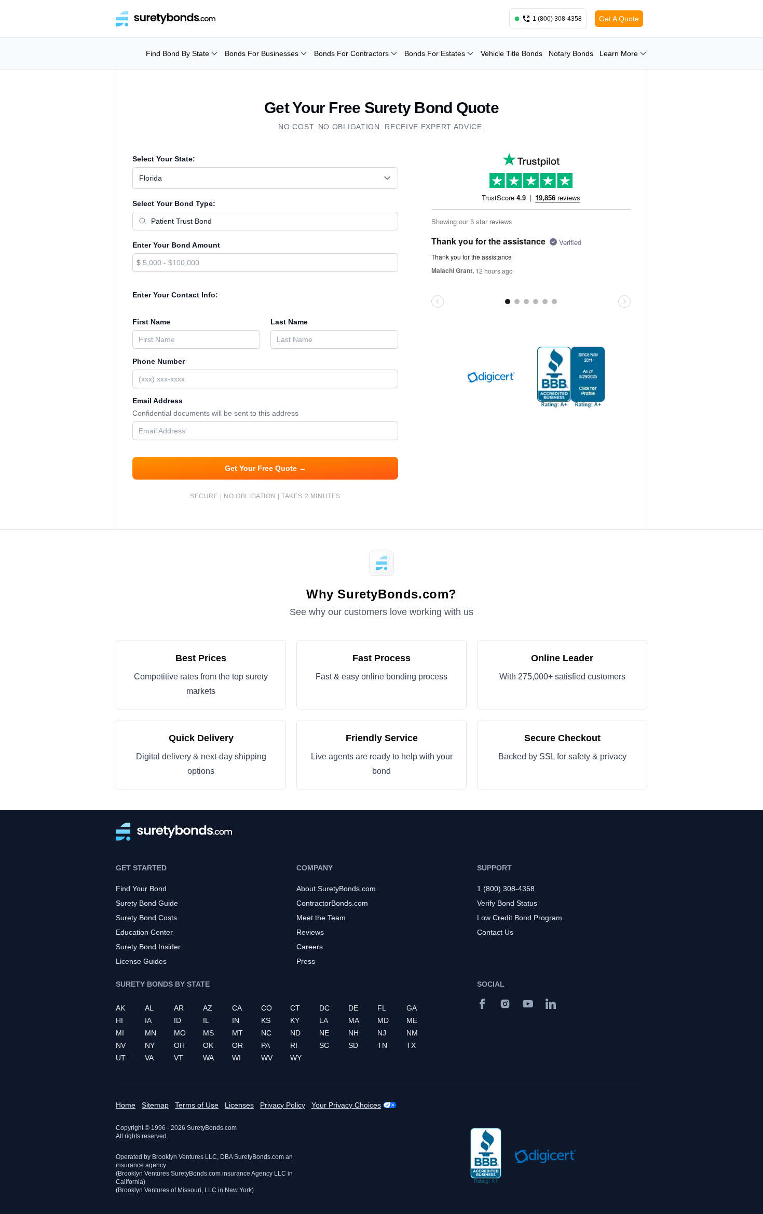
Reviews (310, 932)
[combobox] (265, 178)
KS (265, 1020)
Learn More (619, 53)
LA (323, 1020)
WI (236, 1058)
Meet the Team (321, 917)
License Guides (141, 961)
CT (295, 1008)
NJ (381, 1033)
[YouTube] (528, 1004)
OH (179, 1045)
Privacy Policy (282, 1105)
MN (150, 1033)
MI (120, 1033)
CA (237, 1008)
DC (324, 1008)
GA (411, 1008)
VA (149, 1058)
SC (324, 1045)
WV (266, 1058)
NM (412, 1033)
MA (353, 1020)
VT (178, 1058)
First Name (151, 322)
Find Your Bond (141, 888)
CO (266, 1008)
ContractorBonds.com (332, 903)
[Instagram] (505, 1004)
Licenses (239, 1105)
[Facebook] (482, 1004)
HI (119, 1020)
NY (150, 1045)
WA (208, 1058)
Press (305, 961)
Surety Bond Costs (146, 917)
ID (177, 1020)
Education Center (144, 932)
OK (208, 1045)
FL (381, 1008)
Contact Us (495, 932)
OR (237, 1045)
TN (382, 1045)
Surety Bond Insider (148, 947)
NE (324, 1033)
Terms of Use (197, 1105)
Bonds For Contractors (351, 53)
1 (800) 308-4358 (506, 888)
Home (125, 1105)
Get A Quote (619, 19)
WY (296, 1058)
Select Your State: (163, 159)
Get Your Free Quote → (265, 468)
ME (411, 1020)
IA (148, 1020)
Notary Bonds (571, 53)
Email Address (215, 407)
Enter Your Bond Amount (176, 245)
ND (295, 1033)
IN (235, 1020)
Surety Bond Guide (147, 903)
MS (208, 1033)
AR (179, 1008)
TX (411, 1045)
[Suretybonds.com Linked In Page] (551, 1004)
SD (353, 1045)
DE (353, 1008)
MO (180, 1033)
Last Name (289, 322)
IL (206, 1020)
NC (266, 1033)
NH (353, 1033)
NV (121, 1045)
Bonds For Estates (434, 53)
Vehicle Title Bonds (511, 53)
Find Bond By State (177, 53)
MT (237, 1033)
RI (293, 1045)
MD (383, 1020)
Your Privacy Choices (346, 1105)
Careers (309, 947)
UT (121, 1058)
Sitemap (155, 1105)
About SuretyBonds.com (336, 888)
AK (120, 1008)
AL (149, 1008)
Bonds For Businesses (261, 53)
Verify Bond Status (507, 903)
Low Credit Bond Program (519, 917)
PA (265, 1045)
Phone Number (158, 361)
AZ (207, 1008)
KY (294, 1020)
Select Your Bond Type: (173, 203)
